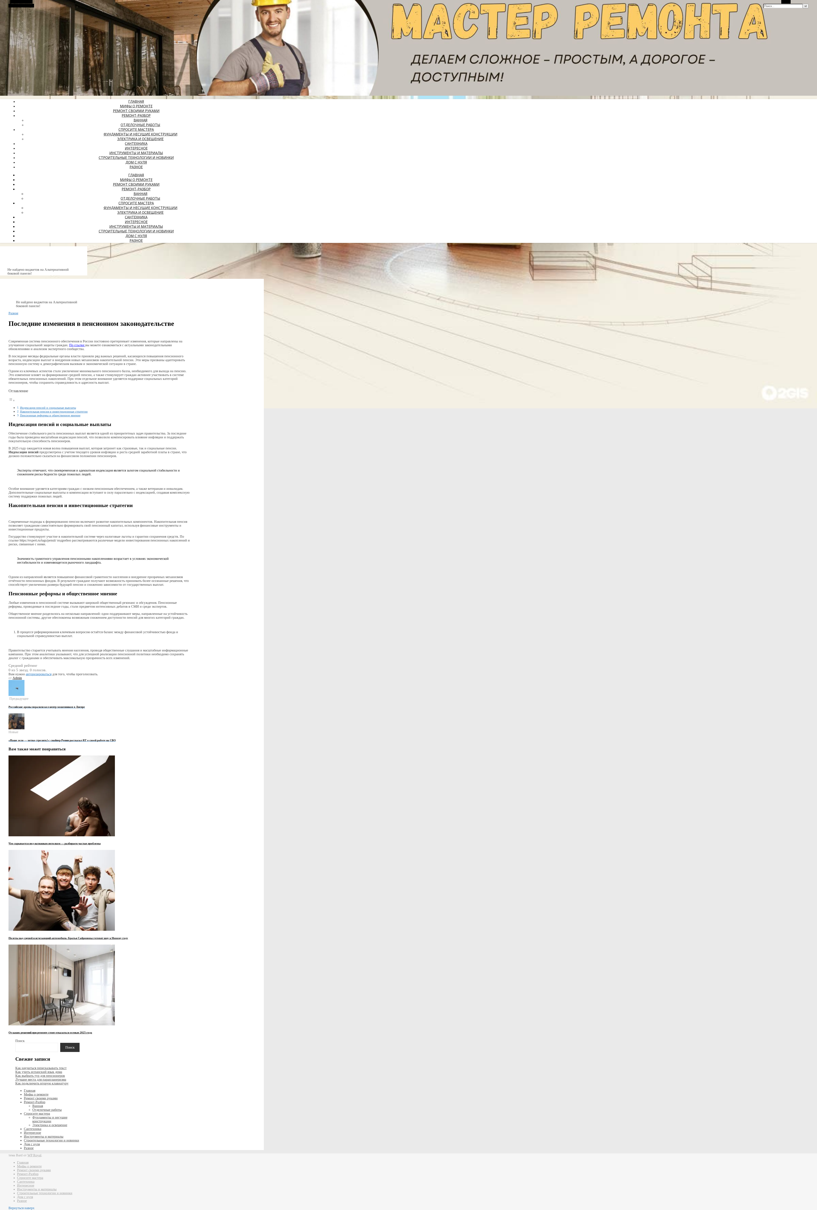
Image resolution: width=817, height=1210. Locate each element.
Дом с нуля (136, 162)
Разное (136, 167)
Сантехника (136, 143)
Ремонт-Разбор (136, 115)
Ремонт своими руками (136, 110)
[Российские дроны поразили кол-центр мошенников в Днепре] (16, 695)
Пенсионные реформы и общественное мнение (50, 415)
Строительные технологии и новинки (136, 157)
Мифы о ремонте (136, 106)
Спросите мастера (136, 129)
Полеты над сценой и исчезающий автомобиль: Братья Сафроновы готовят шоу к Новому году (68, 938)
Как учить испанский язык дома (38, 1072)
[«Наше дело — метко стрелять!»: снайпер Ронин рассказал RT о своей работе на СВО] (16, 728)
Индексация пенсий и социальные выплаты (48, 407)
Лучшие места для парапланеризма (40, 1079)
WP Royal (34, 1155)
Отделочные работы (140, 125)
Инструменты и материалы (136, 153)
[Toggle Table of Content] (12, 400)
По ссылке (77, 345)
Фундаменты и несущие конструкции (140, 134)
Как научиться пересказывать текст (41, 1068)
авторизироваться (38, 674)
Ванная (140, 120)
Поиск (20, 1041)
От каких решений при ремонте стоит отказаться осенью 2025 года (50, 1032)
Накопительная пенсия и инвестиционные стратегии (54, 411)
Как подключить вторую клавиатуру (42, 1083)
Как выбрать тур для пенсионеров (40, 1075)
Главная (136, 101)
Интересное (136, 148)
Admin (17, 678)
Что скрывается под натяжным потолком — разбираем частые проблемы (55, 843)
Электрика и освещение (140, 139)
